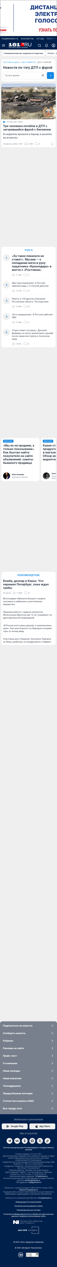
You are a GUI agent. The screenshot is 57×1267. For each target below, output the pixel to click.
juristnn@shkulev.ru (32, 1180)
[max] (32, 1141)
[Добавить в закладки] (52, 144)
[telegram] (9, 1141)
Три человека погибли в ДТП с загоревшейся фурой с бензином (27, 127)
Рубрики (8, 1040)
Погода (40, 39)
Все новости (29, 62)
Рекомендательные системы (28, 1210)
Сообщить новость (14, 1033)
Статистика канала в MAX (18, 1100)
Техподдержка (12, 1085)
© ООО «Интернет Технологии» (28, 1248)
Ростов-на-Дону (11, 62)
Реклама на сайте (13, 1048)
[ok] (25, 1141)
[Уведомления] (46, 45)
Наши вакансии (12, 1078)
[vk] (17, 1141)
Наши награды (11, 1070)
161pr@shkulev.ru (45, 1198)
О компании (10, 1063)
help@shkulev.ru (34, 1182)
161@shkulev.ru (41, 1176)
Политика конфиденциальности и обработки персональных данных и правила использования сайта (29, 1215)
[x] (40, 1141)
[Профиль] (53, 45)
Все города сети (12, 1108)
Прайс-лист (10, 1055)
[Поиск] (39, 45)
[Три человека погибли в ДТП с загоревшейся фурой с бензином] (28, 101)
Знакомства (27, 39)
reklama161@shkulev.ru (28, 1190)
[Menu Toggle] (3, 45)
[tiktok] (47, 1141)
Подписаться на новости (17, 1025)
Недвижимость (10, 39)
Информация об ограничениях (28, 1202)
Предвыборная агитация (18, 1093)
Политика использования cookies (28, 1206)
